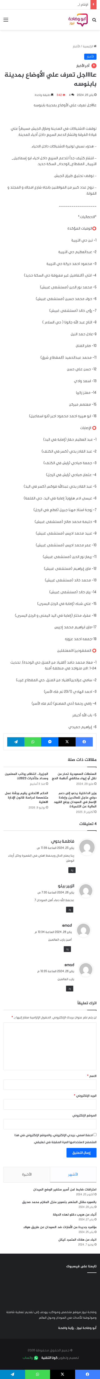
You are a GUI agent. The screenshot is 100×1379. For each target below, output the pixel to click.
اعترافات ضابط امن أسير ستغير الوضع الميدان (65, 1189)
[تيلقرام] (15, 742)
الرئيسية (88, 46)
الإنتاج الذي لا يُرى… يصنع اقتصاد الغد (64, 4)
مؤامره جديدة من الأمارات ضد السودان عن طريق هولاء (60, 1227)
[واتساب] (32, 742)
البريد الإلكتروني (85, 1095)
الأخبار (76, 46)
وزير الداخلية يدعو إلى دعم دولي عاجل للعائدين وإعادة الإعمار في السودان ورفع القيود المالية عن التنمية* (75, 800)
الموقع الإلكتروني (84, 1115)
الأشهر (73, 1174)
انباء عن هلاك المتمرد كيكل (77, 1239)
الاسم (92, 1076)
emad (67, 925)
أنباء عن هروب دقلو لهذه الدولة (75, 1214)
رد (72, 870)
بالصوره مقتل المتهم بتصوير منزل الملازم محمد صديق (59, 1202)
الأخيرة (27, 1174)
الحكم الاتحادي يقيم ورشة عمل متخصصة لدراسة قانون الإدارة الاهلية (26, 798)
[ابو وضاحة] (78, 20)
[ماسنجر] (49, 742)
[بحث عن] (94, 21)
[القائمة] (5, 21)
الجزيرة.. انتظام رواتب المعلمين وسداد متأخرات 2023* (26, 776)
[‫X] (67, 742)
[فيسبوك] (84, 742)
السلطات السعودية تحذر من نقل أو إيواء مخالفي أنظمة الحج (74, 776)
